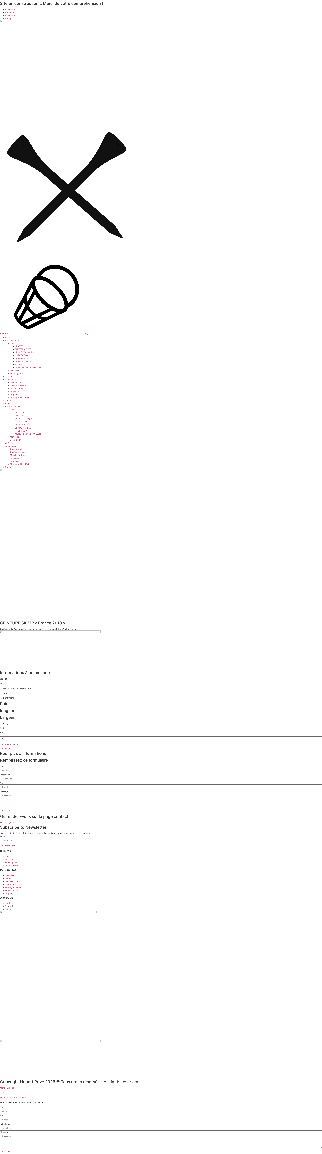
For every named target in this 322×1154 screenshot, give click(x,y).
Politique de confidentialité (13, 1097)
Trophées (14, 394)
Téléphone (5, 775)
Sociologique (16, 373)
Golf (12, 343)
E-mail (3, 783)
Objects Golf (16, 382)
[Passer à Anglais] (9, 12)
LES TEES (19, 346)
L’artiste (8, 376)
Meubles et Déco (18, 388)
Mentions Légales (8, 1088)
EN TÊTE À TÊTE (23, 349)
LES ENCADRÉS (22, 358)
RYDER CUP (21, 364)
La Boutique (10, 379)
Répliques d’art (17, 391)
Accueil (8, 337)
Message (4, 791)
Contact (9, 400)
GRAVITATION (21, 355)
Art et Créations (12, 340)
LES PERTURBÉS (23, 361)
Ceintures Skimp (18, 385)
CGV (2, 1092)
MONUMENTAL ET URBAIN (28, 367)
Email (2, 837)
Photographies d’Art (19, 397)
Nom (2, 766)
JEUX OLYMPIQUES (24, 352)
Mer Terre (14, 370)
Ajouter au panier (10, 744)
